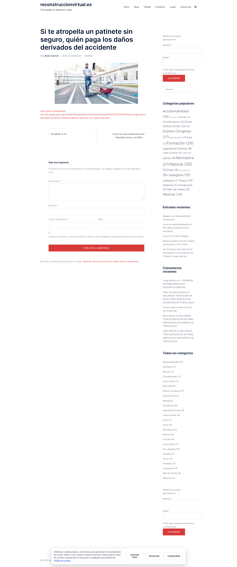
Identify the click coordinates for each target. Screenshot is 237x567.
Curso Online (169, 381)
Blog (136, 6)
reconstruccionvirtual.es (66, 4)
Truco (186, 180)
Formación (180, 143)
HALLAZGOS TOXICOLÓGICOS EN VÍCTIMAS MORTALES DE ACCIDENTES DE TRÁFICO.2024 (178, 299)
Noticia (88, 56)
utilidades (170, 185)
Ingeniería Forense (177, 148)
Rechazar (154, 556)
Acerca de (185, 6)
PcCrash (170, 170)
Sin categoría (176, 175)
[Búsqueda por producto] (195, 7)
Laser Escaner (172, 152)
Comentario (55, 181)
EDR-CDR (183, 126)
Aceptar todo (134, 556)
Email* (166, 57)
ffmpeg (166, 400)
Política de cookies (62, 560)
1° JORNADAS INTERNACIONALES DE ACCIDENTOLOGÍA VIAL (178, 284)
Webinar (172, 194)
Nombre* (167, 45)
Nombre (53, 205)
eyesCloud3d (176, 137)
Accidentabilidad (171, 362)
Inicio (126, 6)
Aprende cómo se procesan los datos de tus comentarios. (111, 261)
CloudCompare (173, 121)
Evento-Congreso (171, 391)
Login (173, 6)
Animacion (174, 117)
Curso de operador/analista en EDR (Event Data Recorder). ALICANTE (177, 227)
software (170, 180)
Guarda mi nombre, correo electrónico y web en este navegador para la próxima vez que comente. (96, 236)
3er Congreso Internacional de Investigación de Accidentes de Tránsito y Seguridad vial (178, 252)
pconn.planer (184, 170)
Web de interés (178, 189)
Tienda (147, 6)
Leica (186, 153)
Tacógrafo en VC (59, 134)
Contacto (160, 6)
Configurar (173, 556)
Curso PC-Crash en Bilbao (175, 236)
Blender (184, 117)
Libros (169, 158)
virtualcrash (168, 468)
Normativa (168, 429)
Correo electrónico (59, 219)
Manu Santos (52, 56)
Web (100, 219)
